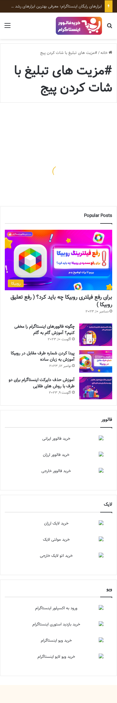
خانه (104, 52)
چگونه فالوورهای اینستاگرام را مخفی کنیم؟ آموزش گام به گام (44, 329)
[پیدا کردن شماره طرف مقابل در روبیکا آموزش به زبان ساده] (95, 361)
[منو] (7, 28)
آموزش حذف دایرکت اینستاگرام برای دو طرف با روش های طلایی (42, 383)
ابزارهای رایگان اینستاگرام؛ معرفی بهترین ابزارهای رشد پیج (55, 6)
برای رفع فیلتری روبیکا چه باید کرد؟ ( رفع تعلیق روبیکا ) (61, 300)
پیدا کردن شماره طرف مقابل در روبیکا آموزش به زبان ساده (43, 356)
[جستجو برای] (109, 28)
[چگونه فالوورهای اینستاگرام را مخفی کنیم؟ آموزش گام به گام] (95, 334)
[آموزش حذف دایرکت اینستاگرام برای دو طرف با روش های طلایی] (95, 388)
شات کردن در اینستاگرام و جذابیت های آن (69, 186)
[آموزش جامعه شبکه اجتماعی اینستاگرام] (79, 26)
